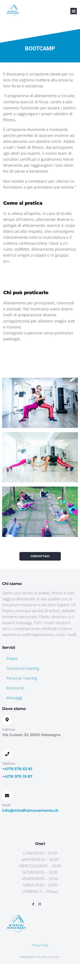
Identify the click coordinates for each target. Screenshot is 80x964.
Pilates (12, 658)
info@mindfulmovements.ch (30, 810)
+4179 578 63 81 (17, 769)
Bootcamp (15, 687)
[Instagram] (39, 904)
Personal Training (21, 678)
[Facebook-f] (33, 904)
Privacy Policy (40, 945)
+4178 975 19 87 (17, 776)
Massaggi (14, 697)
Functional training (22, 668)
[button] (73, 11)
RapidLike (26, 957)
